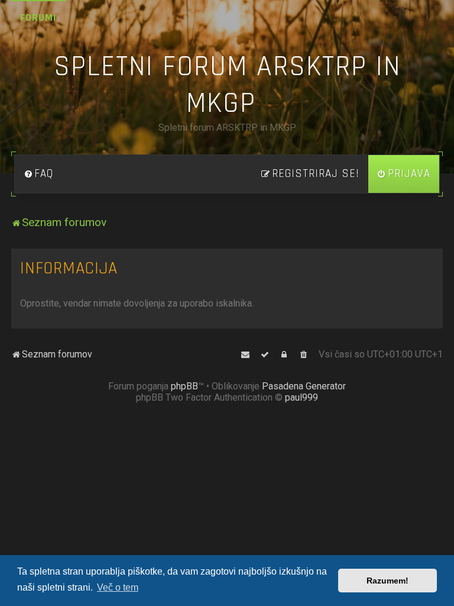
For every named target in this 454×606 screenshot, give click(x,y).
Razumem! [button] (387, 580)
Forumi (38, 17)
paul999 (301, 397)
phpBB (184, 386)
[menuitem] (38, 174)
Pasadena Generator (304, 386)
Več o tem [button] (117, 587)
